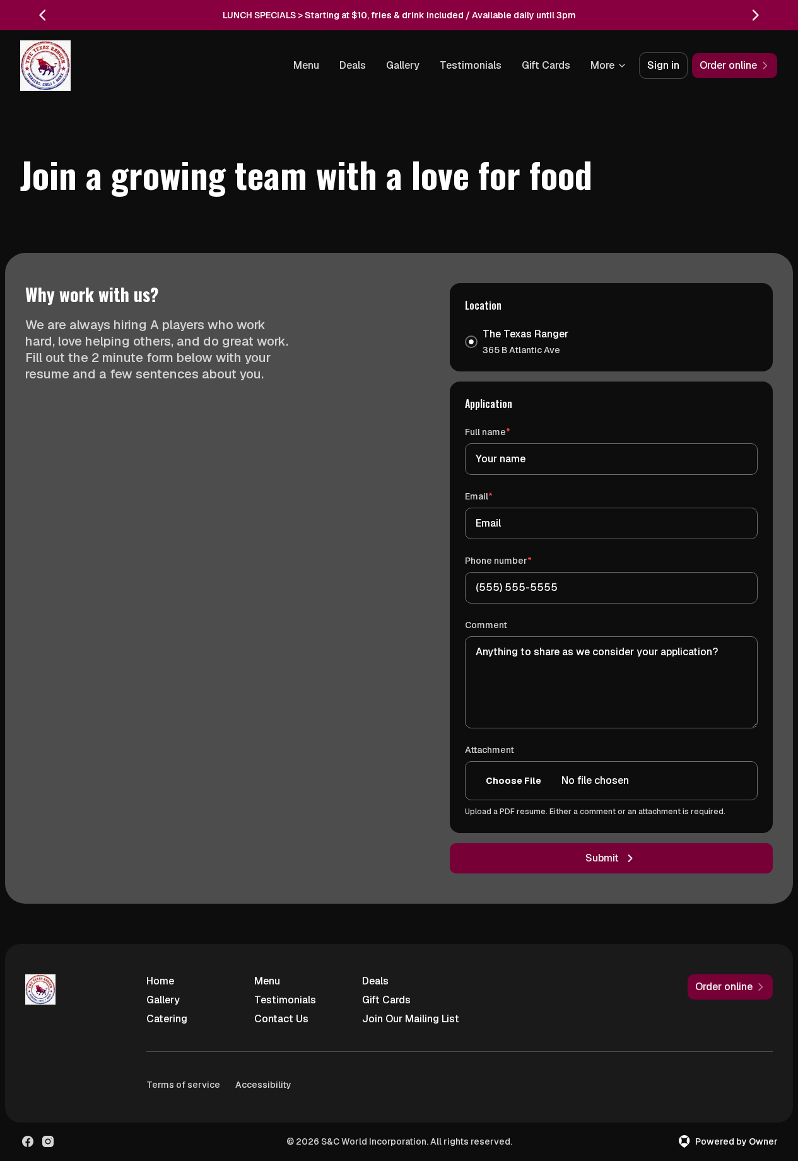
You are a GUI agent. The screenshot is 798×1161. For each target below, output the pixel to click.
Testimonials (471, 65)
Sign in (663, 65)
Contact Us (281, 1018)
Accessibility (263, 1084)
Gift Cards (546, 65)
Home (160, 981)
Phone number (516, 560)
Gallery (403, 65)
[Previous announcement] (43, 15)
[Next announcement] (755, 15)
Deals (352, 65)
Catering (166, 1018)
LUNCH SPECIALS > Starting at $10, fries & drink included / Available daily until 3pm (399, 15)
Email (497, 496)
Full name (505, 432)
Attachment (489, 750)
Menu (306, 65)
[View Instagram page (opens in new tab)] (48, 1141)
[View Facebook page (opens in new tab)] (27, 1141)
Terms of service (183, 1084)
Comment (486, 625)
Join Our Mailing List (410, 1018)
